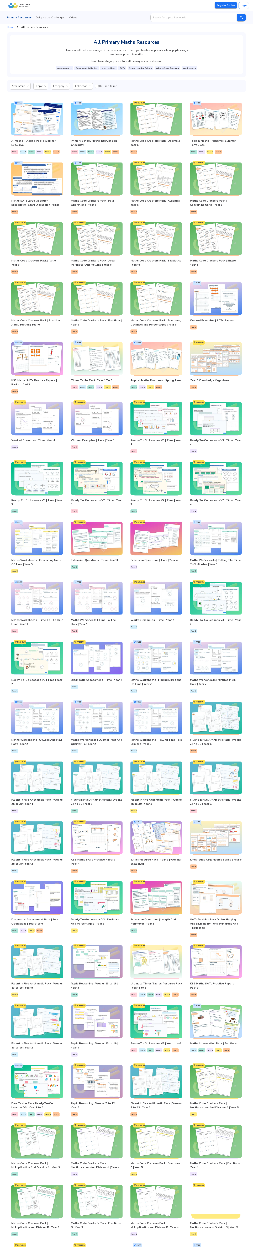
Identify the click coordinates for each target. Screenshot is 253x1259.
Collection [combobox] (81, 86)
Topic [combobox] (39, 86)
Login (244, 5)
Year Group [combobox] (18, 86)
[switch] (97, 86)
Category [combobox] (58, 86)
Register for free (226, 5)
